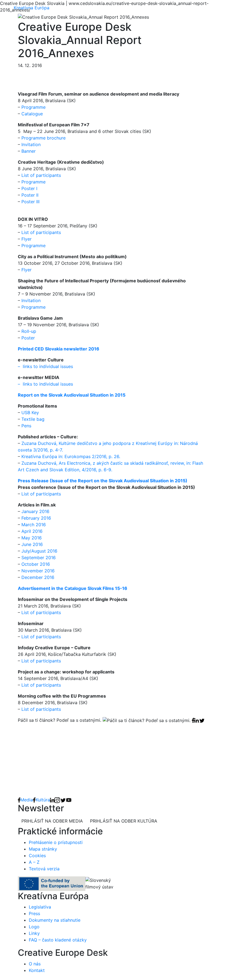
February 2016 (36, 518)
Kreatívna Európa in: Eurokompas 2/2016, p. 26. (70, 456)
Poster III (30, 201)
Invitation (31, 144)
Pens (26, 425)
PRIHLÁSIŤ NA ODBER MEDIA (52, 821)
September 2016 (38, 557)
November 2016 (38, 570)
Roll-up (28, 331)
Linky (34, 933)
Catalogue (32, 113)
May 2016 (31, 537)
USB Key (30, 412)
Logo (34, 926)
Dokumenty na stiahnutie (54, 920)
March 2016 (33, 524)
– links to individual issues (45, 366)
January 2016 (35, 511)
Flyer (26, 239)
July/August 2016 (39, 551)
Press (34, 913)
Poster (28, 338)
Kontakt (37, 970)
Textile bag (32, 419)
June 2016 (32, 544)
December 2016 (37, 577)
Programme (33, 107)
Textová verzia (44, 868)
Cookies (37, 855)
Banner (28, 151)
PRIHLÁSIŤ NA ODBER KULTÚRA (123, 821)
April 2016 (32, 531)
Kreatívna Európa (31, 7)
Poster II (29, 195)
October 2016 (35, 564)
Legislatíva (40, 907)
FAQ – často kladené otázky (58, 940)
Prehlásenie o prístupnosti (56, 842)
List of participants (40, 175)
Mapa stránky (43, 849)
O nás (35, 963)
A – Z (34, 862)
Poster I (29, 188)
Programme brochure (43, 138)
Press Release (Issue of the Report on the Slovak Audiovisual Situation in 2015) (102, 480)
